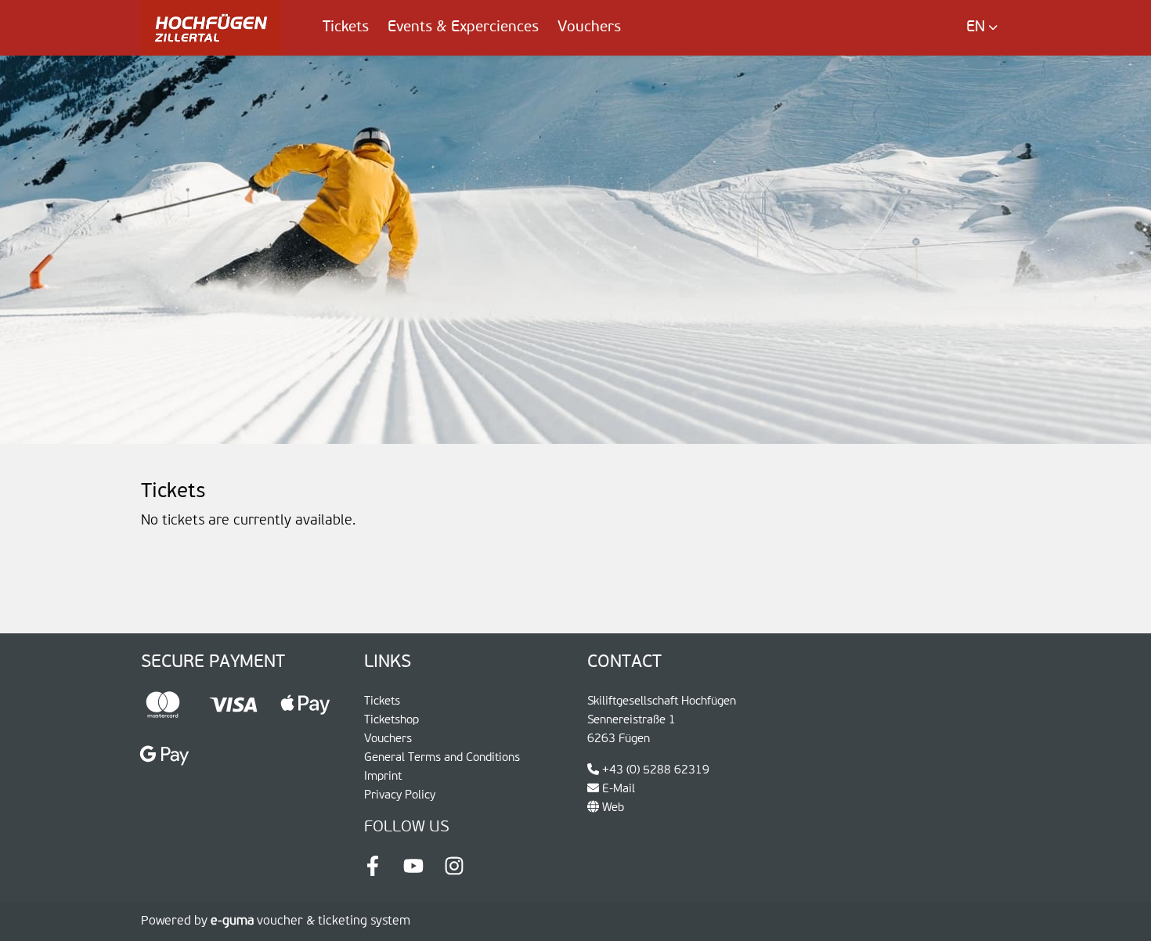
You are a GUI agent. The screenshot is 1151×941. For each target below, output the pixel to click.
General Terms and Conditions (442, 757)
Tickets (346, 27)
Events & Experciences (463, 27)
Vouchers (589, 27)
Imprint (383, 776)
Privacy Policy (399, 795)
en (975, 27)
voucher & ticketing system (310, 921)
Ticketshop (391, 720)
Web (611, 807)
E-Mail (617, 789)
